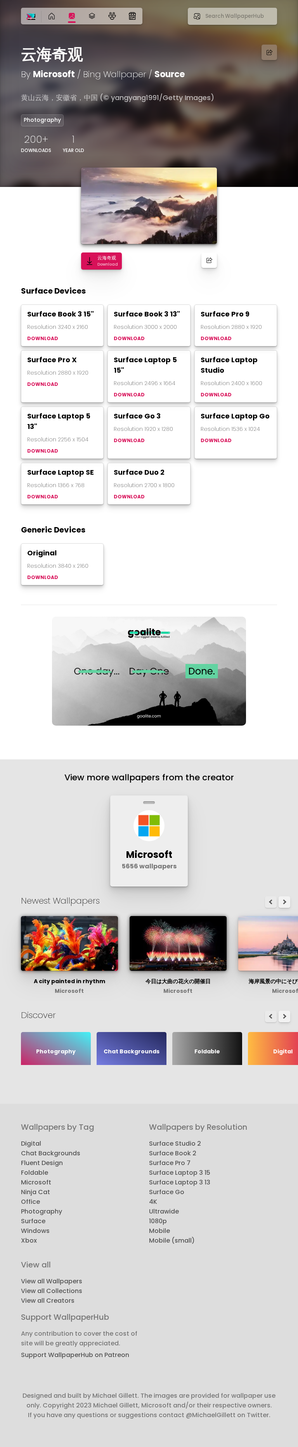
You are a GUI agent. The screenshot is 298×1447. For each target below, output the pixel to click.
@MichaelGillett (211, 1415)
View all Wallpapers (51, 1281)
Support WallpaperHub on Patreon (75, 1354)
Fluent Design (42, 1162)
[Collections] (92, 16)
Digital (31, 1143)
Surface (33, 1221)
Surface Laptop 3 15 (179, 1172)
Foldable (34, 1172)
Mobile (159, 1230)
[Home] (31, 17)
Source (169, 74)
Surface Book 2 (172, 1153)
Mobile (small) (172, 1240)
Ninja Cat (35, 1192)
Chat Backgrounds (50, 1153)
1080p (158, 1221)
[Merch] (132, 16)
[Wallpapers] (72, 16)
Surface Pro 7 (170, 1162)
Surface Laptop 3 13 (179, 1182)
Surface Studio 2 (175, 1143)
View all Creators (47, 1300)
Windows (35, 1230)
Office (30, 1201)
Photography (42, 120)
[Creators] (112, 16)
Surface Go (166, 1192)
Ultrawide (164, 1211)
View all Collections (51, 1290)
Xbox (29, 1240)
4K (153, 1201)
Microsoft (54, 74)
